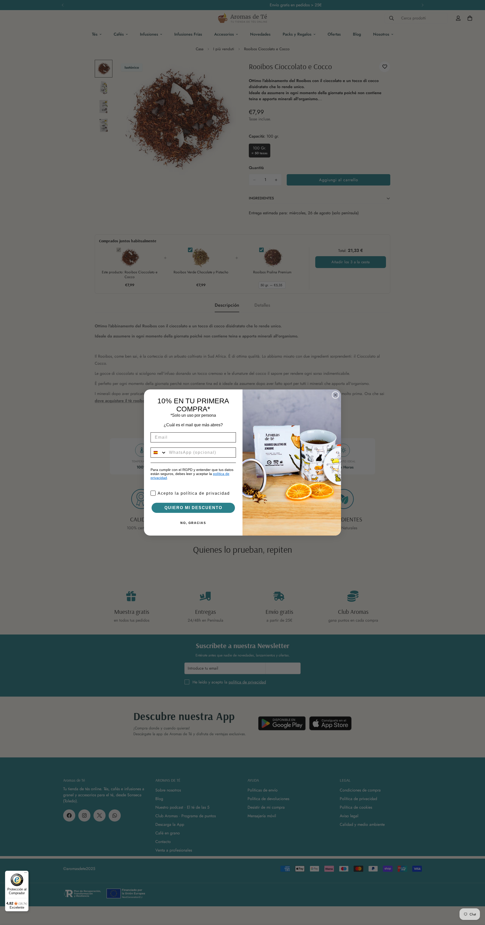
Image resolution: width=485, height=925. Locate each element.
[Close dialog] (335, 395)
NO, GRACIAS (193, 523)
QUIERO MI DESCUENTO (193, 508)
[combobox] (158, 452)
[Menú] (25, 874)
